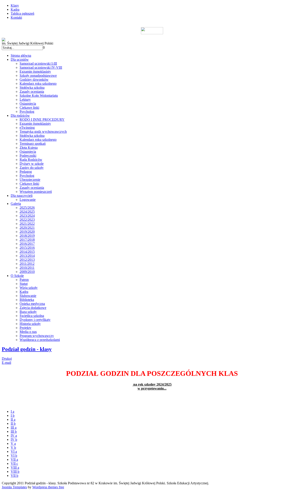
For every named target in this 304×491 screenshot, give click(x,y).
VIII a (15, 467)
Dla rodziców (20, 115)
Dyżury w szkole (32, 163)
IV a (14, 435)
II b (13, 423)
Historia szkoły (30, 324)
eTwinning (27, 127)
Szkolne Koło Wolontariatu (39, 95)
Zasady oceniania (32, 91)
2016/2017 (27, 244)
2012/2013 (27, 260)
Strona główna (21, 55)
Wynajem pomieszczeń (36, 191)
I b (12, 415)
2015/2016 (27, 248)
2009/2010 (27, 272)
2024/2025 (27, 211)
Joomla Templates (14, 487)
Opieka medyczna (32, 304)
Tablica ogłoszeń (22, 13)
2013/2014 (27, 256)
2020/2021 (27, 227)
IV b (14, 439)
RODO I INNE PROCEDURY (42, 119)
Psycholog (27, 111)
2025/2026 (27, 207)
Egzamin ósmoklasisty (35, 71)
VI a (14, 451)
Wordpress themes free (48, 487)
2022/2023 (27, 219)
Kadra (15, 9)
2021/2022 (27, 223)
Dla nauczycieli (21, 195)
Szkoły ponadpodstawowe (38, 75)
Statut (24, 284)
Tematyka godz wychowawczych (43, 131)
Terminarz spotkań (33, 143)
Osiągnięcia (28, 103)
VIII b (15, 471)
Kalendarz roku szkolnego (38, 83)
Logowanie (28, 199)
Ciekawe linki (29, 107)
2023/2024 (27, 215)
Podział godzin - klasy (27, 349)
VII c (14, 463)
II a (13, 419)
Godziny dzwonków (34, 79)
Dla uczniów (20, 59)
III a (13, 427)
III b (14, 431)
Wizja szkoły (29, 288)
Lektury (25, 99)
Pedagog (26, 171)
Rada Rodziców (31, 159)
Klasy (15, 5)
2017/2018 (27, 239)
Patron (24, 280)
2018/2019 (27, 235)
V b (13, 447)
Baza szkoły (28, 312)
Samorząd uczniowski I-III (38, 63)
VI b (14, 455)
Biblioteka (27, 300)
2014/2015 (27, 252)
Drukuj (7, 358)
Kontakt (16, 17)
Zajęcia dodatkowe (33, 308)
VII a (14, 459)
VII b (14, 475)
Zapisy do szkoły (32, 167)
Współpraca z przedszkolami (40, 340)
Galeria (16, 203)
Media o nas (28, 332)
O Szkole (17, 276)
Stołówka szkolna (32, 87)
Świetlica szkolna (32, 316)
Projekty (25, 328)
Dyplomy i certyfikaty (35, 320)
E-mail (6, 362)
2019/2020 (27, 231)
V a (13, 443)
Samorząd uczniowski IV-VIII (41, 67)
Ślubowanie (28, 296)
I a (12, 411)
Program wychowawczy (37, 336)
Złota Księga (29, 147)
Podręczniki (28, 155)
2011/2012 (27, 264)
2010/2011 (27, 268)
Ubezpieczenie (30, 179)
